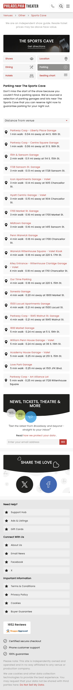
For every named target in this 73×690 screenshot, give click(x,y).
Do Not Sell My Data (32, 684)
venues (8, 15)
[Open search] (61, 6)
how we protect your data (39, 435)
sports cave (38, 15)
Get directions (36, 46)
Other (22, 15)
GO (63, 442)
